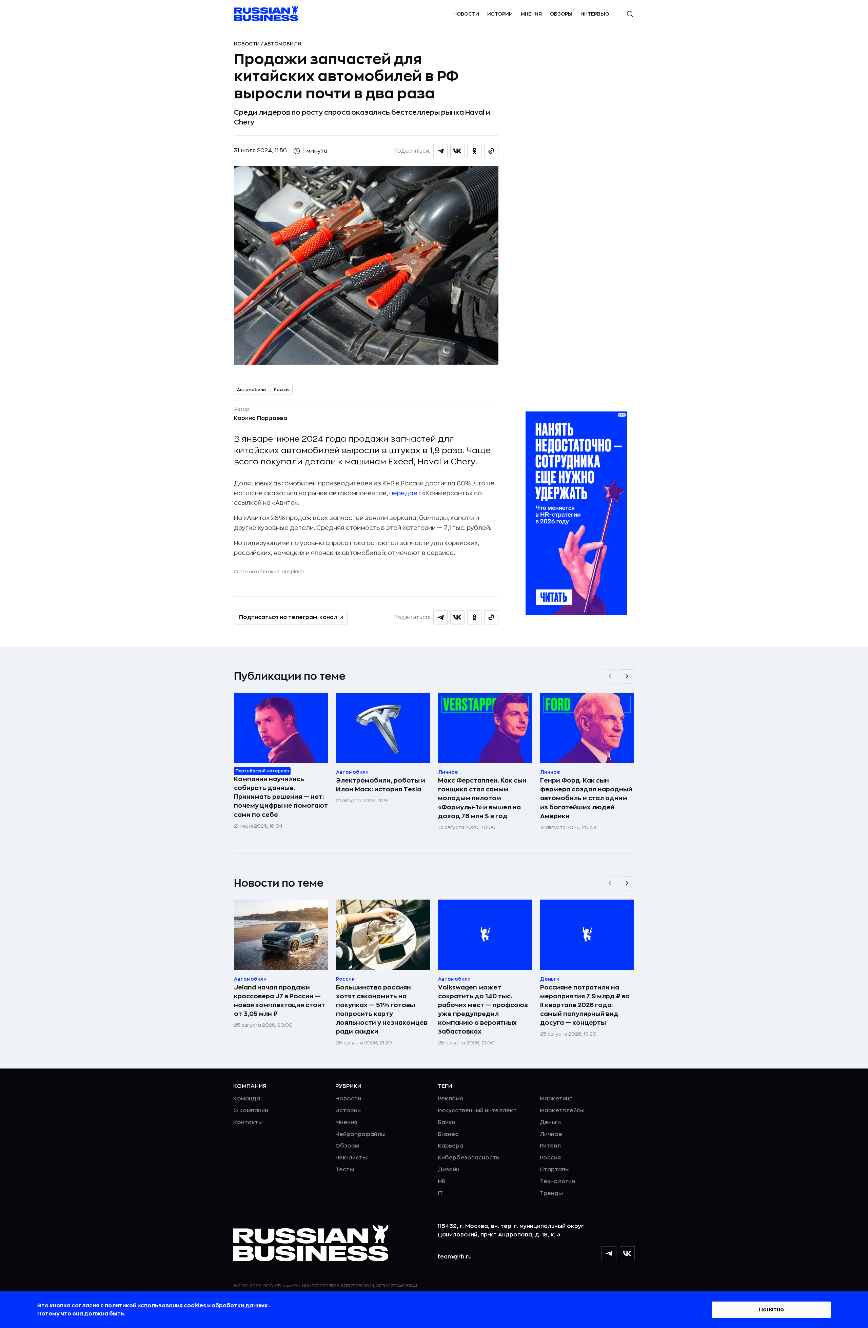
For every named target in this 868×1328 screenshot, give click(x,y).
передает (405, 493)
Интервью (594, 14)
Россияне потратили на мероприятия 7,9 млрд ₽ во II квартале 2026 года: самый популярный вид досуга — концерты (585, 1005)
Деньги (550, 1122)
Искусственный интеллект (477, 1110)
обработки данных (240, 1305)
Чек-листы (351, 1157)
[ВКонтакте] (627, 1253)
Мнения (531, 14)
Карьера (450, 1146)
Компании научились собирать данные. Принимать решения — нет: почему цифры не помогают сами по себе (281, 796)
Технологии (557, 1181)
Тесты (344, 1169)
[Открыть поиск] (630, 14)
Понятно (771, 1309)
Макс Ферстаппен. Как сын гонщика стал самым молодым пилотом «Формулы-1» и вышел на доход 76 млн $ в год (482, 798)
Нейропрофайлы (360, 1134)
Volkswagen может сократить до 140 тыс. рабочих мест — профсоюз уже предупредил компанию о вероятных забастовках (483, 1009)
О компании (250, 1110)
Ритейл (550, 1146)
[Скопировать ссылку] (491, 151)
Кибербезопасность (468, 1157)
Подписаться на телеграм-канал (288, 617)
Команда (246, 1098)
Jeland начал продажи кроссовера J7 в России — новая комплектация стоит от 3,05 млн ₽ (279, 1000)
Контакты (248, 1122)
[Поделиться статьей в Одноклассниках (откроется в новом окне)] (474, 151)
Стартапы (555, 1169)
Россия (282, 390)
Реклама (450, 1098)
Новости (466, 14)
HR (442, 1181)
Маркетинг (556, 1098)
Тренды (551, 1193)
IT (440, 1193)
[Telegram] (608, 1253)
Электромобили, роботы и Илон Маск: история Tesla (380, 784)
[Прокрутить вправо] (627, 676)
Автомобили (282, 43)
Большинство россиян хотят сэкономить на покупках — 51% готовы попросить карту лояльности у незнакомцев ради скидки (382, 1009)
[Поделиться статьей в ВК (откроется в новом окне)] (457, 151)
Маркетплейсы (562, 1110)
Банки (446, 1122)
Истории (500, 14)
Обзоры (561, 14)
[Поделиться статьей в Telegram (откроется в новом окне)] (440, 151)
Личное (551, 1134)
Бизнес (448, 1134)
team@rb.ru (454, 1256)
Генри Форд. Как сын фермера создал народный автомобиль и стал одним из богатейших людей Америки (586, 798)
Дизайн (448, 1169)
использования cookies (172, 1305)
